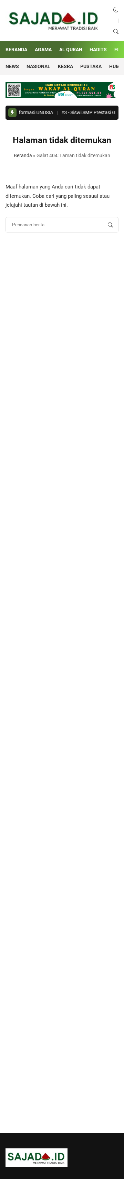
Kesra (65, 66)
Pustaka (91, 66)
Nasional (38, 66)
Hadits (98, 49)
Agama (43, 49)
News (12, 66)
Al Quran (70, 49)
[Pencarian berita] (110, 224)
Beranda (16, 49)
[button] (115, 10)
